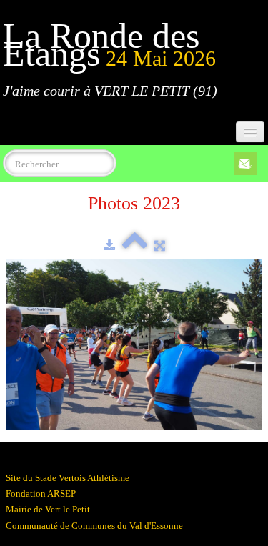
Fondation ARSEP (41, 493)
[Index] (135, 245)
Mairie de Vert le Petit (48, 509)
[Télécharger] (109, 245)
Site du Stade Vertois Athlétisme (67, 477)
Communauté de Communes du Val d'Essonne (94, 525)
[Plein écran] (159, 245)
